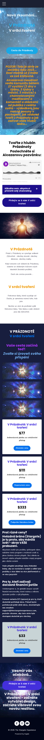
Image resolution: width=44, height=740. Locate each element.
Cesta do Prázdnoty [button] (22, 50)
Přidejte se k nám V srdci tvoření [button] (22, 202)
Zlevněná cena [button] (22, 448)
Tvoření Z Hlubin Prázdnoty (20, 181)
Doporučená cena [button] (22, 485)
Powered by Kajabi (22, 734)
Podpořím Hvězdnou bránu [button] (22, 522)
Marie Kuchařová (6, 181)
